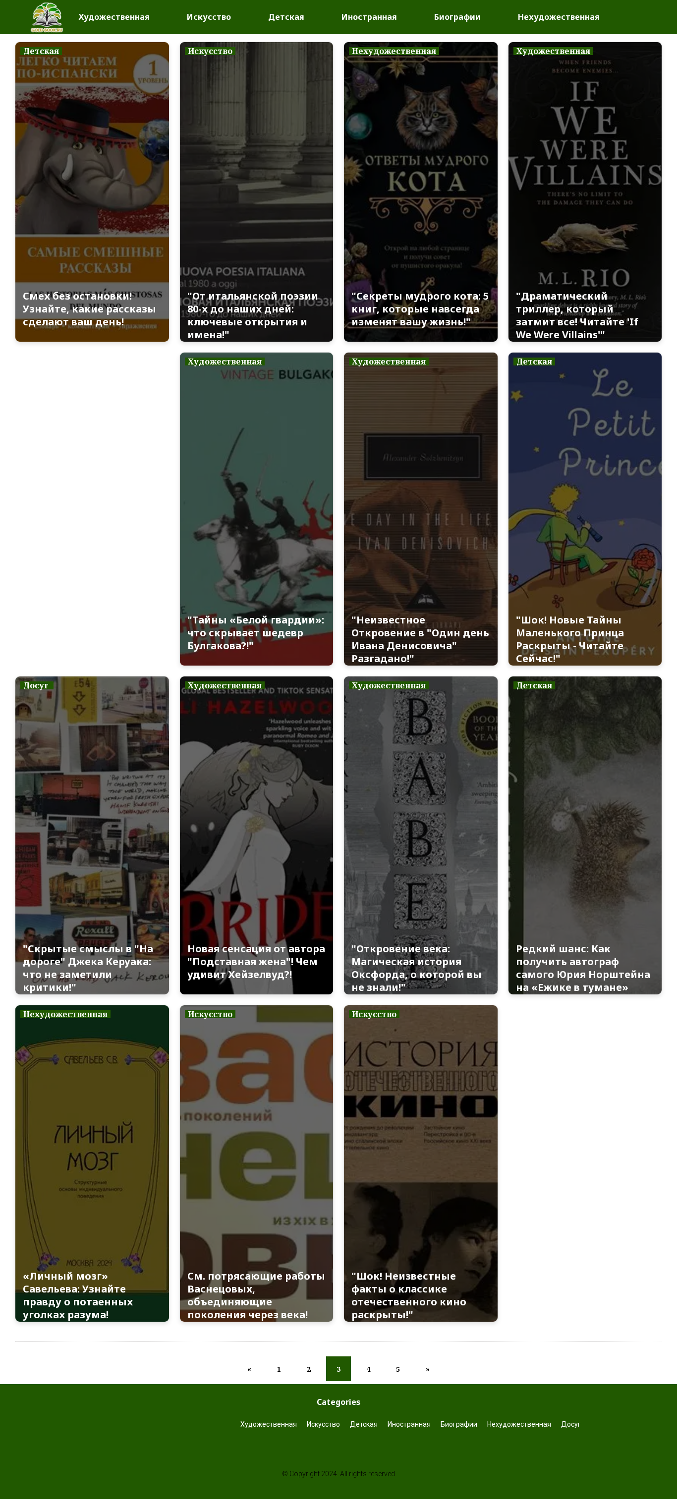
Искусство (209, 16)
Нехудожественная (559, 16)
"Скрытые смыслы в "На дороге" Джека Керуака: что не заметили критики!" (88, 968)
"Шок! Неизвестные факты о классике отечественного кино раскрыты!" (408, 1295)
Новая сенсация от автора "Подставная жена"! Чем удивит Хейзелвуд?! (256, 961)
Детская (286, 16)
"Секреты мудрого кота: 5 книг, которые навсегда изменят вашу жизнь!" (420, 309)
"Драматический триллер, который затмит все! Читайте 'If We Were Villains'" (577, 315)
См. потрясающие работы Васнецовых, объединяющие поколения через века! (256, 1295)
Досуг (571, 1424)
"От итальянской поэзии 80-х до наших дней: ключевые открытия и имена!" (252, 315)
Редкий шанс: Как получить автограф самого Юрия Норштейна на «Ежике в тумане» (583, 968)
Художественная (114, 16)
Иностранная (369, 16)
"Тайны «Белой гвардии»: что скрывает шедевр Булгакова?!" (255, 633)
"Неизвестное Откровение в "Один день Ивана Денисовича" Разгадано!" (420, 639)
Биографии (457, 16)
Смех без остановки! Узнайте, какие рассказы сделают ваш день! (89, 309)
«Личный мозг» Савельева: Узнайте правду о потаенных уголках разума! (78, 1295)
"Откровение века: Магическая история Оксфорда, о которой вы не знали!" (416, 968)
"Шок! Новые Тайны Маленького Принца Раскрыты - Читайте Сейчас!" (570, 639)
